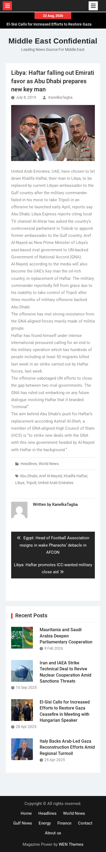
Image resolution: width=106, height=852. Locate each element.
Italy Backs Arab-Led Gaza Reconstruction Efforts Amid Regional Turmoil (67, 747)
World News (49, 463)
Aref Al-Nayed (50, 476)
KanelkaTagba (60, 97)
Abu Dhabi (28, 476)
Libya (19, 483)
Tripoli (31, 483)
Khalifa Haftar (75, 476)
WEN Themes (71, 844)
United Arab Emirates (55, 483)
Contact (85, 823)
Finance (64, 823)
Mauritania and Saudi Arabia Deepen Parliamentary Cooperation (66, 636)
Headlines (28, 463)
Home (26, 813)
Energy (45, 823)
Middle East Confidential (52, 41)
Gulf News (22, 823)
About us (53, 833)
